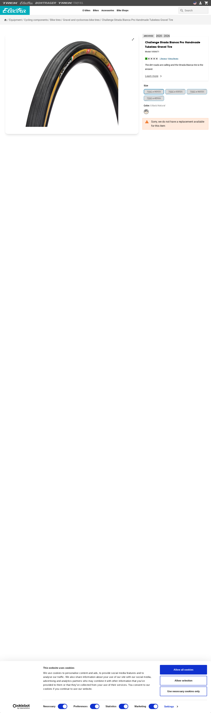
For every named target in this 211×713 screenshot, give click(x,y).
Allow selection (184, 680)
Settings (169, 706)
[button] (71, 84)
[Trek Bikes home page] (10, 3)
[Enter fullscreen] (133, 39)
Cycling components (36, 19)
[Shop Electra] (26, 3)
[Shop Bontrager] (45, 3)
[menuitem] (86, 10)
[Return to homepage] (5, 20)
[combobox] (193, 10)
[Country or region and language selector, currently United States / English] (194, 3)
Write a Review (173, 58)
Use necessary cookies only (183, 691)
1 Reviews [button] (163, 58)
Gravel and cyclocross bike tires (81, 19)
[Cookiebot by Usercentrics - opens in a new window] (21, 706)
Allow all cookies (183, 669)
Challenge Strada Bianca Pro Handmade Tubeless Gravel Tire (137, 19)
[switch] (94, 706)
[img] (151, 58)
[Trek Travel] (71, 3)
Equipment (15, 19)
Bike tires (55, 19)
